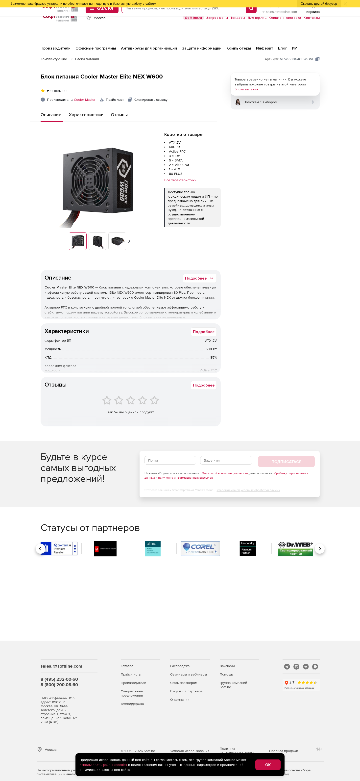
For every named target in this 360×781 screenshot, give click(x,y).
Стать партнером (183, 683)
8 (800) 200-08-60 (59, 684)
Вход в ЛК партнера (186, 691)
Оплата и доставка (285, 18)
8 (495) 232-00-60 (59, 679)
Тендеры (237, 18)
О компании (180, 700)
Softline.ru (193, 18)
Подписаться (286, 461)
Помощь (226, 674)
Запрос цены (217, 18)
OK (268, 764)
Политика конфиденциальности (237, 751)
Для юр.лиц (257, 18)
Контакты (312, 18)
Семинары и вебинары (188, 674)
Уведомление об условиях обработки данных (248, 490)
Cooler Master (85, 100)
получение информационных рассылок (185, 477)
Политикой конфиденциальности (225, 473)
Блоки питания (246, 89)
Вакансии (227, 666)
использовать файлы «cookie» (103, 765)
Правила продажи (283, 751)
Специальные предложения (132, 693)
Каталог (127, 666)
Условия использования (190, 751)
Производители (133, 683)
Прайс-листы (131, 674)
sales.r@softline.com (281, 12)
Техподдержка (132, 704)
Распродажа (180, 666)
